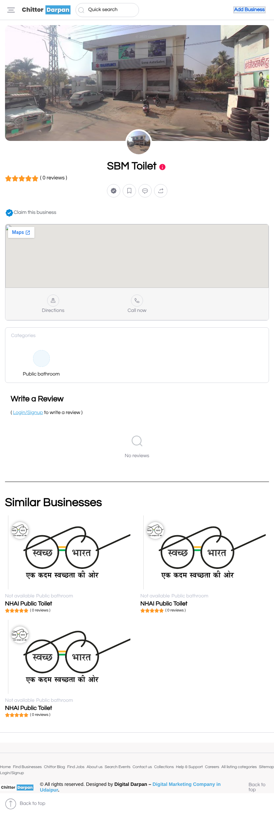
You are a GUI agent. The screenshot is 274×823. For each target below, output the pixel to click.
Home (5, 767)
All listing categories (239, 767)
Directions (53, 310)
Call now (137, 310)
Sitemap (266, 767)
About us (95, 767)
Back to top (257, 788)
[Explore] (11, 10)
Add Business (249, 9)
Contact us (142, 767)
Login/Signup (12, 773)
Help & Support (189, 767)
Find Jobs (76, 767)
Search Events (117, 767)
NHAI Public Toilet (28, 603)
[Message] (145, 190)
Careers (212, 767)
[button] (113, 190)
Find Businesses (27, 767)
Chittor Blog (54, 767)
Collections (164, 767)
